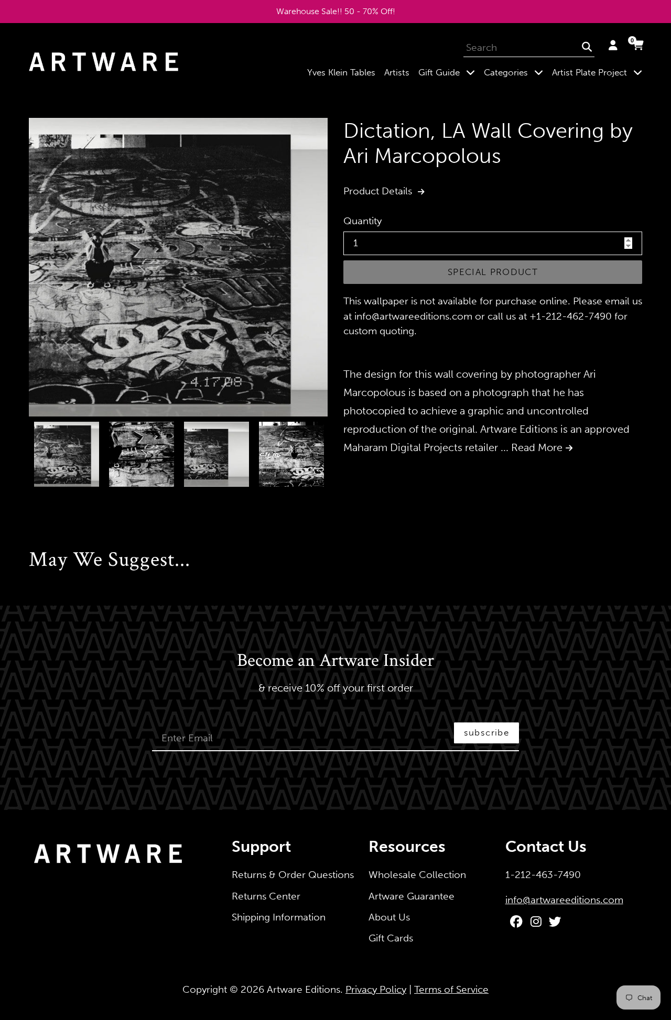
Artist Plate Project (599, 72)
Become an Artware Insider (335, 661)
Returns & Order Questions (293, 875)
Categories (515, 72)
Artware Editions (303, 989)
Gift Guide (448, 72)
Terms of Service (451, 989)
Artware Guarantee (411, 896)
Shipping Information (279, 917)
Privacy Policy (375, 989)
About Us (389, 917)
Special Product (493, 272)
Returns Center (266, 896)
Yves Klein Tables (341, 72)
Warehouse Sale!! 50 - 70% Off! (335, 11)
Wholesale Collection (417, 875)
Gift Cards (391, 938)
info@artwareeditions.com (564, 900)
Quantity (362, 221)
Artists (396, 72)
